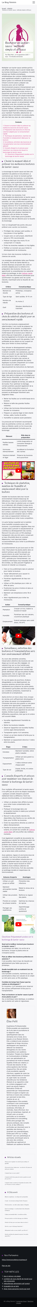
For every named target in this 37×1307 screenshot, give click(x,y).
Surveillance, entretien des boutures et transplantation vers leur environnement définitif (17, 144)
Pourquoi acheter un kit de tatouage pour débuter (16, 1218)
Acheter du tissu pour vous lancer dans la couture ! (16, 1222)
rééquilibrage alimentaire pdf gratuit (17, 1283)
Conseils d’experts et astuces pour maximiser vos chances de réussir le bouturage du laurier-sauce (15, 150)
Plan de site (6, 1266)
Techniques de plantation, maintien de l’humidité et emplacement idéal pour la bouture (17, 138)
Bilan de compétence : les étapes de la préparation (16, 1197)
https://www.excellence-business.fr (14, 1260)
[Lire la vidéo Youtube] (18, 470)
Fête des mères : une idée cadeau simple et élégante (17, 1205)
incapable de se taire (11, 1286)
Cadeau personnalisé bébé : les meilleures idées (16, 1214)
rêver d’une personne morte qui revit (17, 1289)
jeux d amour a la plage (12, 1276)
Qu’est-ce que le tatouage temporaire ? (14, 1226)
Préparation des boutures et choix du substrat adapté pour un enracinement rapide (16, 132)
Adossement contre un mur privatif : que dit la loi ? (16, 1230)
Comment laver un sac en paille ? (12, 1173)
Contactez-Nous (21, 1301)
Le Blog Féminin (9, 2)
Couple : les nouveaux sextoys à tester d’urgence (16, 1201)
